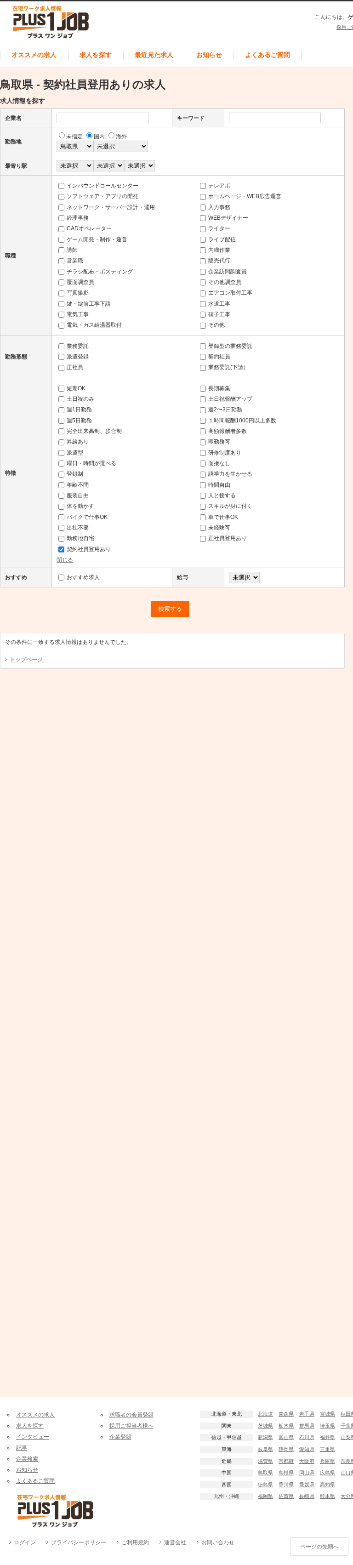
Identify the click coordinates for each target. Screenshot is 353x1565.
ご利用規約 (135, 1542)
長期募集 (219, 388)
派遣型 (75, 453)
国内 (99, 136)
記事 (21, 1448)
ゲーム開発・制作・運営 (97, 239)
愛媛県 (306, 1484)
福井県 (327, 1437)
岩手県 (306, 1414)
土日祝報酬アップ (230, 399)
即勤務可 (219, 441)
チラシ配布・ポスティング (100, 271)
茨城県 (265, 1425)
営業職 (75, 260)
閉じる (65, 560)
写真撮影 (78, 293)
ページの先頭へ (319, 1546)
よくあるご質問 (267, 54)
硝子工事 (219, 314)
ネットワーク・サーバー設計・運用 (111, 207)
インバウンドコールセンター (102, 185)
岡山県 (306, 1472)
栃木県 (286, 1425)
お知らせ (209, 54)
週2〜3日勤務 (225, 409)
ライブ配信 (222, 239)
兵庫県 (327, 1461)
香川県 (286, 1484)
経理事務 (78, 218)
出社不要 (78, 527)
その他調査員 (224, 282)
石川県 (306, 1437)
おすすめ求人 (83, 577)
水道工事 (219, 304)
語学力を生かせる (230, 474)
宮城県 (327, 1414)
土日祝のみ (80, 399)
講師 (72, 250)
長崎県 (306, 1496)
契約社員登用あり (89, 549)
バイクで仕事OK (87, 517)
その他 (216, 325)
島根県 (286, 1472)
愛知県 (306, 1449)
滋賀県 (265, 1461)
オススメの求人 (34, 54)
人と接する (222, 495)
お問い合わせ (217, 1542)
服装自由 (78, 495)
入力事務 (219, 207)
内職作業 (219, 250)
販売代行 (219, 260)
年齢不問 (78, 485)
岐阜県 (265, 1449)
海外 (121, 136)
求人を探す (96, 54)
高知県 (327, 1484)
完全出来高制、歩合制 (94, 431)
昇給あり (78, 441)
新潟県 (265, 1437)
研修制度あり (224, 453)
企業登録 (120, 1437)
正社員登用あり (227, 538)
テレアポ (219, 185)
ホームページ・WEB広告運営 (244, 196)
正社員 (75, 367)
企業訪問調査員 (227, 271)
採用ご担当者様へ (131, 1426)
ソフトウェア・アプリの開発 (102, 196)
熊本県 (327, 1496)
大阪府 (306, 1461)
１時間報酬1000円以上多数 (242, 420)
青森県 (286, 1414)
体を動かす (80, 506)
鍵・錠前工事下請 (89, 304)
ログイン (25, 1542)
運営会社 (175, 1542)
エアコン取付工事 (230, 293)
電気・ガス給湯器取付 (94, 325)
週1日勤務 (79, 409)
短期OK (76, 388)
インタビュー (32, 1437)
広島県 (327, 1472)
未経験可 (219, 527)
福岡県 (265, 1496)
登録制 (75, 474)
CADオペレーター (89, 228)
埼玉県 (327, 1425)
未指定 (74, 136)
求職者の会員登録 (131, 1414)
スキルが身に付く (230, 506)
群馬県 (306, 1425)
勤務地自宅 (80, 538)
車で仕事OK (223, 517)
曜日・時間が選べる (91, 463)
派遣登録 (78, 356)
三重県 (327, 1449)
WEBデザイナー (228, 218)
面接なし (219, 463)
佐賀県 (286, 1496)
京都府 (286, 1461)
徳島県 (265, 1484)
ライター (219, 228)
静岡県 (286, 1449)
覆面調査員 (80, 282)
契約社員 (219, 356)
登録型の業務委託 (230, 346)
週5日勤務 (79, 420)
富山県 (286, 1437)
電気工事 (78, 314)
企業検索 (27, 1459)
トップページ (26, 659)
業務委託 (78, 346)
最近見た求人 (154, 54)
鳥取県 (265, 1472)
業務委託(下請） (228, 367)
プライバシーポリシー (78, 1542)
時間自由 (219, 485)
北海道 (265, 1414)
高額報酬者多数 (227, 431)
